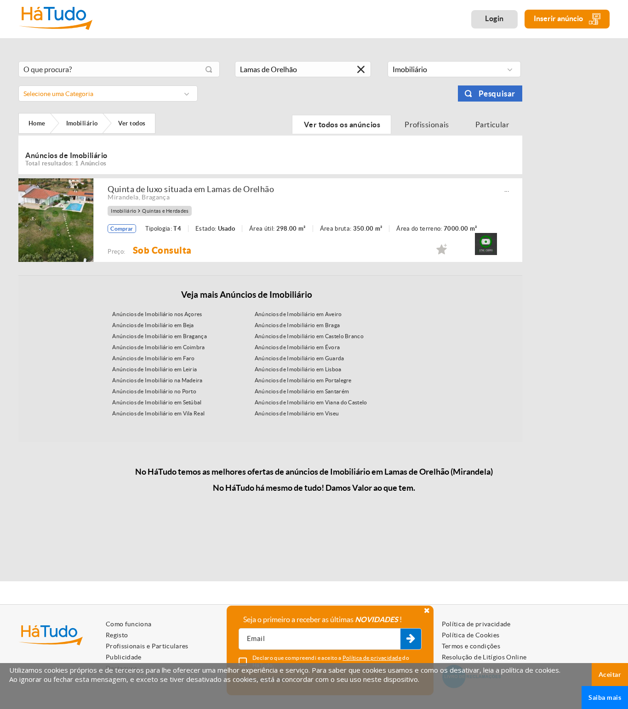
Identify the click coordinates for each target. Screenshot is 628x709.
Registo (117, 635)
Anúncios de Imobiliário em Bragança (159, 336)
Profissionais (427, 124)
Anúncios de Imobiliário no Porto (154, 391)
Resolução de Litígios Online (484, 657)
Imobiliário (123, 211)
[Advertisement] (573, 194)
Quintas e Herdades (165, 211)
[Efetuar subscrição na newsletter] (410, 639)
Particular (492, 124)
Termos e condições (471, 646)
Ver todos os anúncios (341, 124)
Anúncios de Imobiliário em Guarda (299, 358)
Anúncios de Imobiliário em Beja (153, 325)
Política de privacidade (476, 624)
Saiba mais (604, 697)
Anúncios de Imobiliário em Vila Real (158, 413)
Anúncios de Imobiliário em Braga (297, 325)
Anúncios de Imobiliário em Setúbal (156, 402)
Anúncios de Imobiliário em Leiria (154, 369)
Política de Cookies (471, 635)
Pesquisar (497, 93)
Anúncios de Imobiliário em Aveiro (298, 314)
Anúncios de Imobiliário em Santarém (302, 391)
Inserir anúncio (559, 18)
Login (494, 18)
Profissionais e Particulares (147, 646)
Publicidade (124, 657)
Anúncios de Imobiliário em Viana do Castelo (311, 402)
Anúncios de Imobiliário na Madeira (157, 380)
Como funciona (129, 624)
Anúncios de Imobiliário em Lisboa (298, 369)
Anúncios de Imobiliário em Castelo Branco (309, 336)
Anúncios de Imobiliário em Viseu (297, 413)
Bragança (156, 197)
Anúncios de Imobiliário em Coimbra (158, 347)
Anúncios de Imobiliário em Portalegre (303, 380)
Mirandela (123, 197)
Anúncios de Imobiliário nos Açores (157, 314)
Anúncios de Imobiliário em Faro (153, 358)
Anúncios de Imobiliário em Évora (297, 347)
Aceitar (610, 674)
